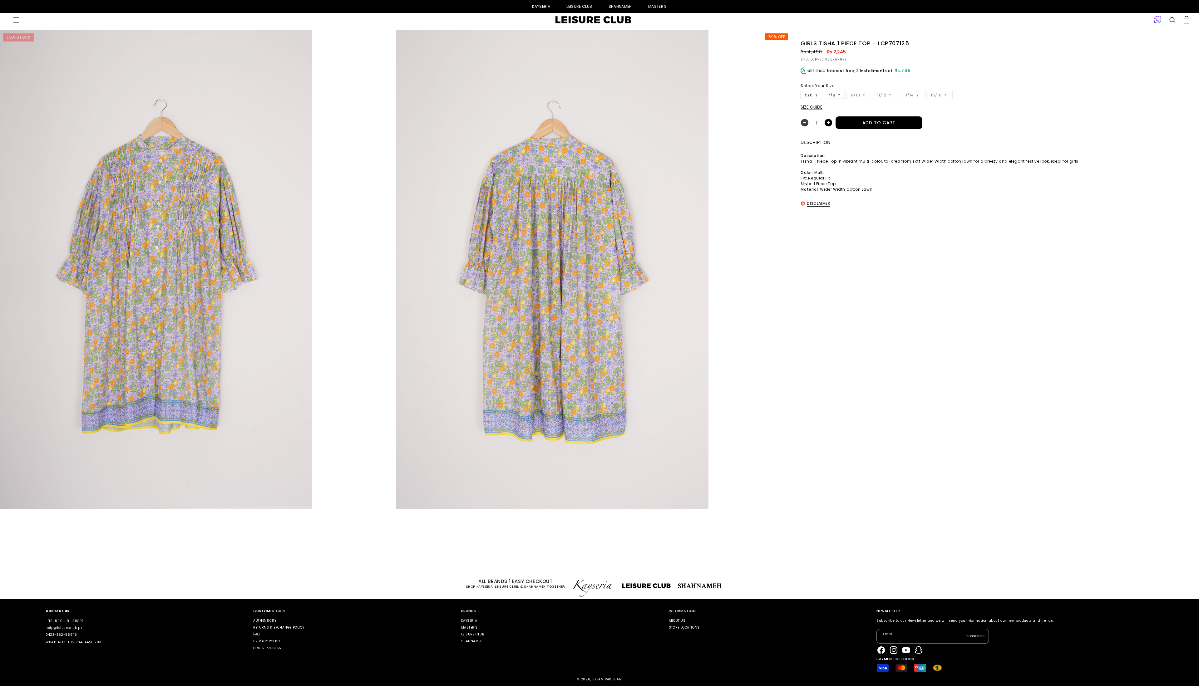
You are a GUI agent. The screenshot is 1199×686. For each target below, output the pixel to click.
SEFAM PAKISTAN (607, 679)
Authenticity (264, 621)
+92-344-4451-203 (84, 642)
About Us (677, 621)
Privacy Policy (266, 641)
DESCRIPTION (815, 142)
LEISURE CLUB (579, 6)
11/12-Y (887, 95)
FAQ (256, 634)
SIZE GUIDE (811, 107)
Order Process (267, 648)
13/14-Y (914, 95)
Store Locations (684, 627)
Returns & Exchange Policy (278, 627)
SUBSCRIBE (975, 636)
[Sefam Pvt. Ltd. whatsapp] (1158, 20)
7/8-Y (834, 95)
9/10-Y (861, 95)
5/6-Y (811, 95)
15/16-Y (942, 95)
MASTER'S (657, 6)
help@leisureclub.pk (64, 627)
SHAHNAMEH (620, 6)
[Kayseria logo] (593, 20)
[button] (16, 20)
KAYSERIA (541, 6)
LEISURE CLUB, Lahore (65, 621)
